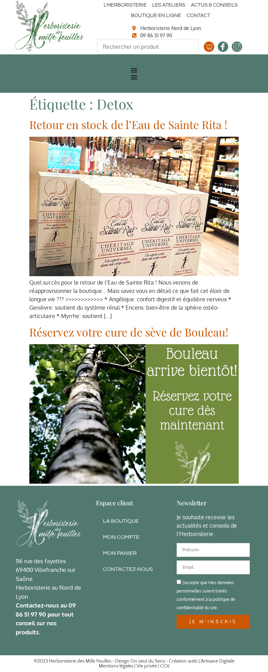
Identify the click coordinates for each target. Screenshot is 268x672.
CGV (165, 666)
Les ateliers (168, 5)
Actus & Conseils (214, 5)
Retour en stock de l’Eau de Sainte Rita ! (128, 124)
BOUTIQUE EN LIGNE (156, 15)
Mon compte (121, 537)
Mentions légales (116, 666)
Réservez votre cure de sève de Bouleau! (128, 331)
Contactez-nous (128, 569)
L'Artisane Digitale (216, 661)
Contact (198, 15)
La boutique (121, 521)
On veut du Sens (148, 661)
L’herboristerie (125, 5)
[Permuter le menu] (134, 70)
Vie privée (146, 666)
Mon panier (120, 553)
